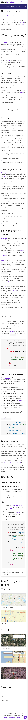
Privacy (5, 716)
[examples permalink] (14, 476)
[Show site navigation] (25, 2)
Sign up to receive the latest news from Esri (13, 717)
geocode (22, 282)
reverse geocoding (12, 320)
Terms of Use (20, 716)
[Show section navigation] (25, 6)
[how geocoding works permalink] (9, 234)
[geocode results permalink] (18, 441)
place (5, 287)
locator (12, 26)
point (5, 176)
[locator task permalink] (14, 316)
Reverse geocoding (6, 173)
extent (24, 94)
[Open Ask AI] (18, 2)
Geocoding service (5, 337)
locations (22, 22)
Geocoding (4, 42)
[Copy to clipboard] (24, 340)
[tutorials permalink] (12, 589)
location (3, 46)
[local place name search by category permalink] (22, 486)
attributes (3, 261)
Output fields (18, 462)
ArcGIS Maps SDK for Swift (9, 7)
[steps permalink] (7, 502)
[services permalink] (12, 687)
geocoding (23, 24)
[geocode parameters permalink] (24, 374)
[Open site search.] (21, 2)
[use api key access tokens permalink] (10, 585)
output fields (8, 282)
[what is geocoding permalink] (2, 39)
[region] (13, 354)
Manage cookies (12, 715)
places (14, 105)
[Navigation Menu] (25, 717)
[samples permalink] (12, 630)
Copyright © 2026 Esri (9, 714)
